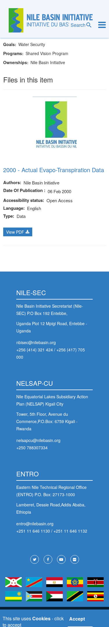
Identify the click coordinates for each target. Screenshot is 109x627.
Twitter (34, 559)
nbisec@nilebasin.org (36, 342)
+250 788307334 (32, 447)
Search (78, 25)
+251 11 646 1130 (33, 531)
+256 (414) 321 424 (34, 350)
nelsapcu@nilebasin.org (38, 440)
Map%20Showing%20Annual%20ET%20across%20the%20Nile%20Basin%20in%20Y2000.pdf (17, 232)
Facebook (48, 559)
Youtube (61, 559)
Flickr (74, 559)
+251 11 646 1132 (70, 531)
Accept (77, 619)
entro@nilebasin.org (34, 523)
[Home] (51, 20)
